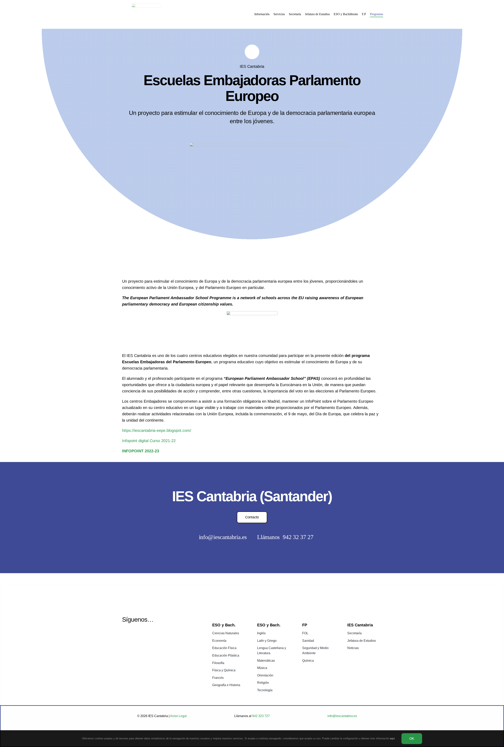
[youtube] (135, 634)
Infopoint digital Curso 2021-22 (149, 441)
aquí (392, 738)
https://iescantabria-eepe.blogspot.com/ (156, 430)
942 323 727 (260, 716)
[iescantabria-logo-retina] (146, 5)
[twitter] (125, 634)
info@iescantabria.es (223, 537)
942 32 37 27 (298, 537)
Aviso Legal (178, 716)
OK (411, 738)
